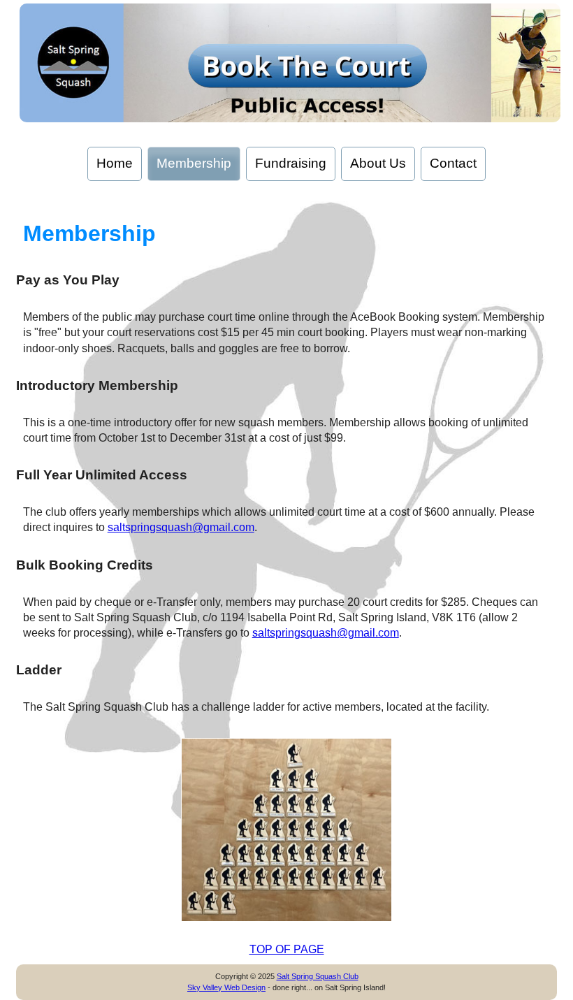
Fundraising (290, 163)
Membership (194, 163)
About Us (378, 163)
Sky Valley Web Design (226, 987)
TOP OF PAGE (286, 949)
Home (114, 163)
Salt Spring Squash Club (317, 976)
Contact (453, 163)
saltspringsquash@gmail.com (181, 527)
